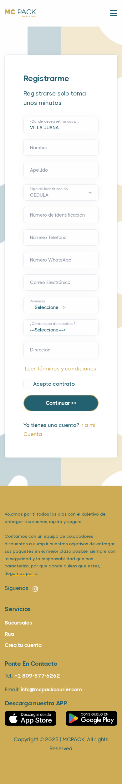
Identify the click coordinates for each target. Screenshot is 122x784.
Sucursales (18, 623)
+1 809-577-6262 (37, 676)
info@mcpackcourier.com (51, 689)
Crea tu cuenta (23, 645)
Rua (9, 634)
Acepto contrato (54, 384)
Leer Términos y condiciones (60, 368)
